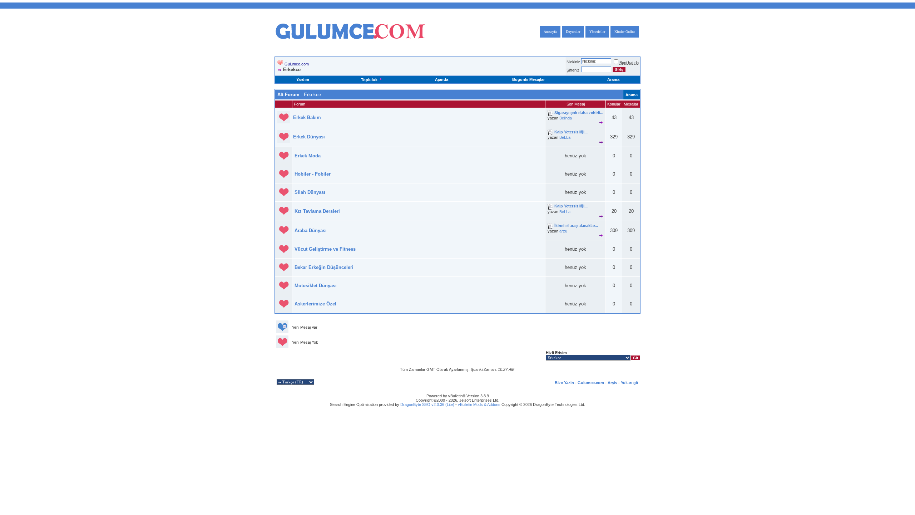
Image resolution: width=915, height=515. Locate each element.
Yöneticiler (597, 32)
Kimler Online (624, 32)
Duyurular (573, 32)
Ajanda (441, 79)
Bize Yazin (564, 383)
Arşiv (612, 383)
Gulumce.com (297, 64)
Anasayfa (550, 32)
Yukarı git (629, 383)
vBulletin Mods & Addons (479, 404)
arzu (563, 231)
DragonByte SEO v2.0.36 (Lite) (427, 404)
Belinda (565, 118)
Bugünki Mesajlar (528, 79)
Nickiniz (573, 62)
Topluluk (369, 80)
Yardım (302, 79)
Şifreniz (573, 70)
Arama (613, 79)
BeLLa (564, 137)
